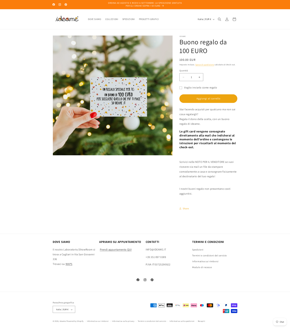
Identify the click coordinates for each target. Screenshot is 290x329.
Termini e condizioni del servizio (209, 255)
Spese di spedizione (204, 64)
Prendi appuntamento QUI (116, 249)
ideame (63, 321)
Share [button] (186, 208)
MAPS (69, 264)
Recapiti (201, 321)
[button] (219, 19)
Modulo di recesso (202, 267)
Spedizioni (197, 249)
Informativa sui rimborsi (205, 261)
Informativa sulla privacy (123, 321)
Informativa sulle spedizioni (182, 321)
